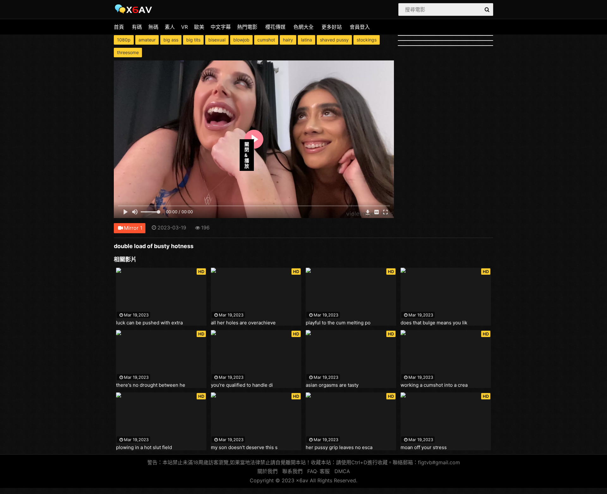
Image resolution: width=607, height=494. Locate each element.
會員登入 (360, 27)
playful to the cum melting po (338, 323)
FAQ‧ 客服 (318, 471)
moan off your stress (424, 447)
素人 (170, 27)
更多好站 (332, 27)
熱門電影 (247, 27)
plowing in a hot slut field (144, 447)
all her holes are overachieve (243, 323)
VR (184, 27)
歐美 (199, 27)
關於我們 (267, 471)
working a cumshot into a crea (434, 385)
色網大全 (303, 27)
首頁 (119, 27)
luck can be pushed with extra (149, 323)
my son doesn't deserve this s (244, 447)
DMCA (342, 471)
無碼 (153, 27)
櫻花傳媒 (275, 27)
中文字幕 (221, 27)
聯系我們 (292, 471)
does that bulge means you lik (434, 323)
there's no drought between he (150, 385)
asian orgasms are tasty (332, 385)
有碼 (137, 27)
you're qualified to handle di (242, 385)
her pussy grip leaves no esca (339, 447)
